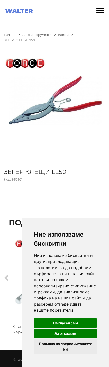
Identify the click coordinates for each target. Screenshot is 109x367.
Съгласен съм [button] (65, 323)
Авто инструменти (37, 35)
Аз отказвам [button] (66, 333)
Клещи (63, 35)
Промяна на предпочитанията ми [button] (65, 346)
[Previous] (6, 278)
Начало (10, 35)
